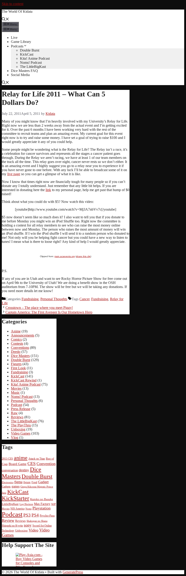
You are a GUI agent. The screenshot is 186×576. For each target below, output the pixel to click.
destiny (24, 470)
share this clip (83, 256)
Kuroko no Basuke (41, 499)
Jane (4, 492)
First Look (18, 368)
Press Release (20, 409)
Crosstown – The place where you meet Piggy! (39, 308)
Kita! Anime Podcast (35, 58)
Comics (16, 339)
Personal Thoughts (53, 299)
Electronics (7, 482)
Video (33, 530)
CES (31, 463)
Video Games (20, 433)
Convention (46, 463)
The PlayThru (21, 425)
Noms (28, 508)
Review (8, 520)
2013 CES (7, 458)
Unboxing (18, 429)
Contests (17, 343)
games (16, 486)
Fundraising (30, 299)
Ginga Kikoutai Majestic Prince (36, 486)
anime (20, 458)
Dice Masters (20, 356)
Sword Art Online (42, 525)
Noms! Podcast (31, 62)
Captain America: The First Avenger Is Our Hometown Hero (48, 312)
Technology (8, 530)
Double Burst (29, 50)
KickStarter (15, 498)
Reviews (17, 417)
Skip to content (12, 4)
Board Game (18, 464)
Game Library (21, 42)
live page (13, 174)
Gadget (43, 482)
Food (34, 482)
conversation (10, 470)
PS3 (27, 515)
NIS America (17, 508)
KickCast (26, 54)
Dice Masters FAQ (24, 71)
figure (27, 482)
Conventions (20, 348)
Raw (14, 413)
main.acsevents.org (64, 256)
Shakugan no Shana (37, 521)
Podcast (16, 405)
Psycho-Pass (47, 515)
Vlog (14, 437)
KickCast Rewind (24, 380)
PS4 (35, 515)
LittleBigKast (10, 504)
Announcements (22, 335)
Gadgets (6, 486)
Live (14, 37)
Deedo (15, 352)
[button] (5, 20)
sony (28, 525)
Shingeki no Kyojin (12, 525)
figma (18, 482)
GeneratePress (73, 572)
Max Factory (42, 504)
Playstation (41, 508)
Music (15, 392)
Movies (16, 388)
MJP (53, 504)
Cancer (84, 299)
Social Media (20, 75)
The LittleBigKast (33, 67)
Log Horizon (26, 504)
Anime (16, 331)
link (48, 190)
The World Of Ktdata (17, 11)
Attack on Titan (36, 458)
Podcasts (17, 46)
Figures (16, 364)
